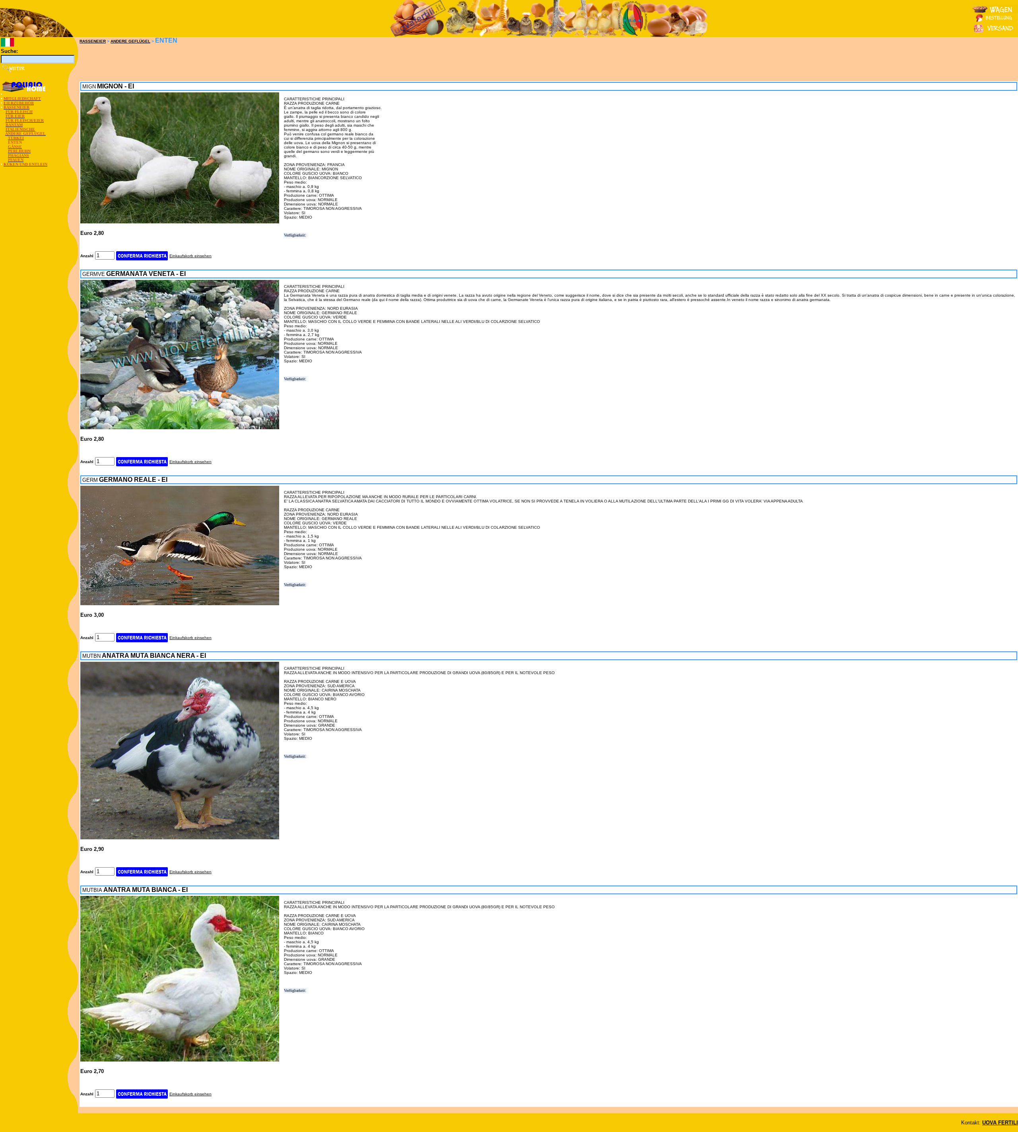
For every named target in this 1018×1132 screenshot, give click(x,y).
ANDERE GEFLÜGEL (130, 41)
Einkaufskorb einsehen (190, 256)
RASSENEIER (93, 41)
